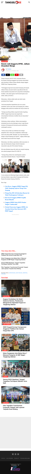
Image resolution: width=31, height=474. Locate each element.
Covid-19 (3, 458)
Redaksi (9, 69)
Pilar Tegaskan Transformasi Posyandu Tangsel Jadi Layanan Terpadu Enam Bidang (14, 268)
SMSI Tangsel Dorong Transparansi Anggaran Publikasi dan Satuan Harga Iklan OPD (13, 254)
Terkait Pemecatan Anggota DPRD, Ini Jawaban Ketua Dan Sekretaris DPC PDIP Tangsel (16, 209)
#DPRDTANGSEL (12, 272)
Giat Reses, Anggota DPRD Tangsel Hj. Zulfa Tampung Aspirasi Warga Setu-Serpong (16, 188)
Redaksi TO (16, 458)
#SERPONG (25, 272)
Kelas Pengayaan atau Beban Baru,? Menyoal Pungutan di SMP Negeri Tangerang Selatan (13, 259)
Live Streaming (9, 458)
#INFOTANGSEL (19, 272)
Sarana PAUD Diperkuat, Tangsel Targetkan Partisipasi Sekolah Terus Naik (13, 263)
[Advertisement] (15, 231)
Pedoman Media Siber (25, 458)
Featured (3, 273)
